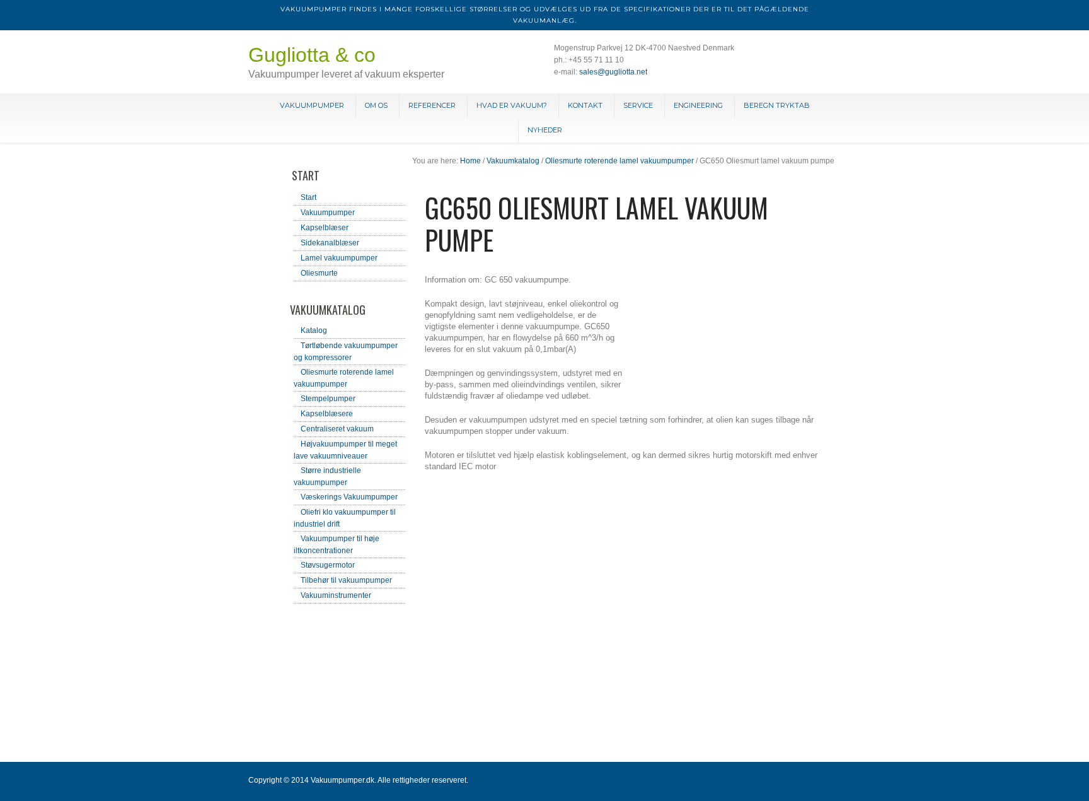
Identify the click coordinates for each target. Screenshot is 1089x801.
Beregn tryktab (777, 105)
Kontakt (585, 105)
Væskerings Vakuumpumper (349, 497)
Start (308, 197)
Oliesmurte (319, 273)
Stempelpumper (328, 398)
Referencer (432, 105)
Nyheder (544, 130)
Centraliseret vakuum (337, 428)
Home (470, 160)
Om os (376, 105)
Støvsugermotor (328, 565)
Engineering (698, 105)
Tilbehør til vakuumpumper (346, 580)
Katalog (314, 330)
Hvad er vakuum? (511, 105)
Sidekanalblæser (330, 242)
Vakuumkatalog (513, 160)
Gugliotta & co (312, 55)
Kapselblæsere (327, 413)
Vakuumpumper (312, 105)
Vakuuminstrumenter (336, 595)
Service (638, 105)
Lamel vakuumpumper (339, 258)
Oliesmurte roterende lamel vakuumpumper (619, 160)
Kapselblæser (325, 227)
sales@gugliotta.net (613, 71)
